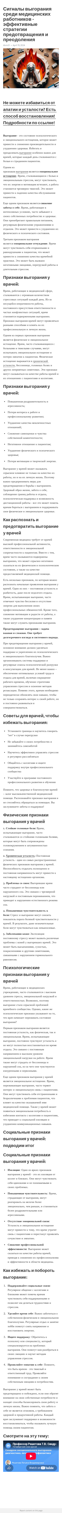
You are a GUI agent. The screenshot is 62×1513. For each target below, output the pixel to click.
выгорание (25, 152)
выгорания (22, 171)
